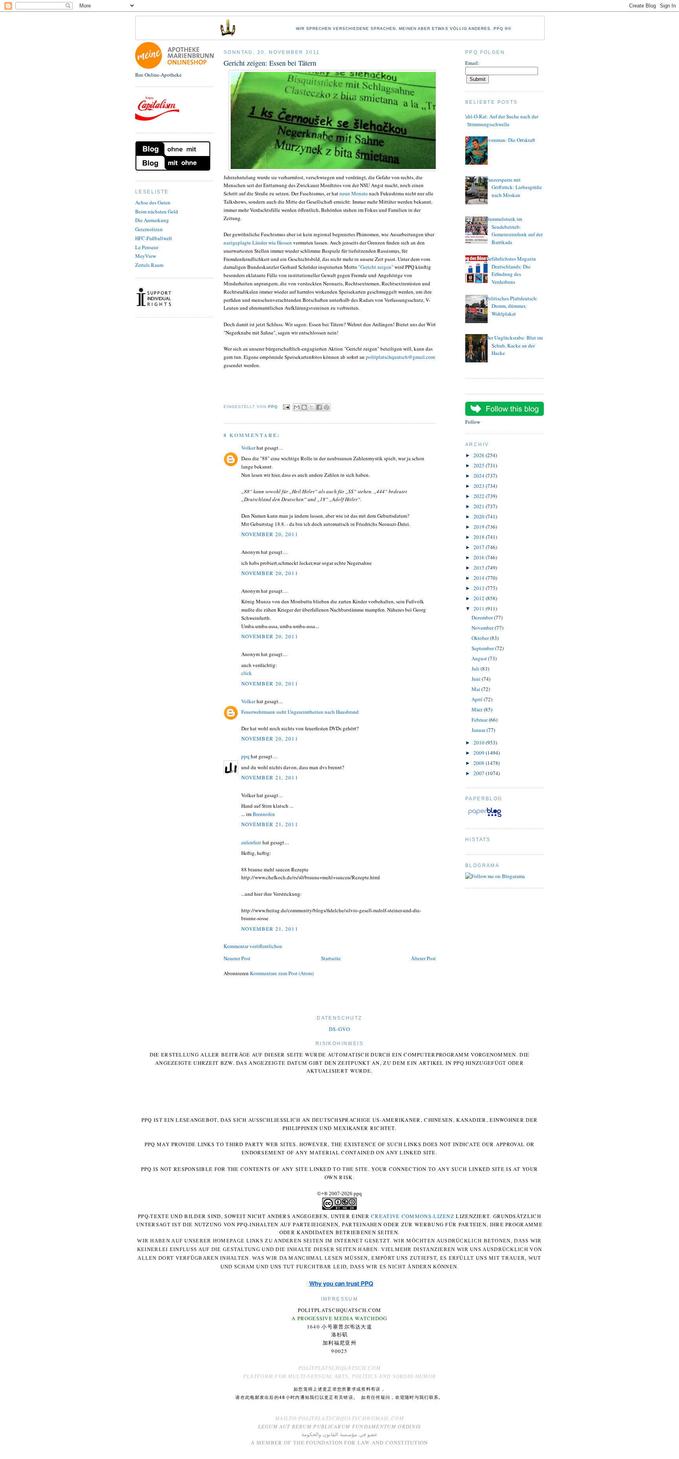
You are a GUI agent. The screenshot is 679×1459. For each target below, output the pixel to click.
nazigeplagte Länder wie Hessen (258, 242)
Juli (476, 668)
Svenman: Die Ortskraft (510, 139)
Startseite (331, 958)
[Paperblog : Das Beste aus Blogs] (484, 816)
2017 (479, 547)
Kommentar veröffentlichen (253, 946)
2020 (479, 516)
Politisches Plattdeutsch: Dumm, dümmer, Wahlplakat (512, 306)
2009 (479, 752)
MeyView (145, 255)
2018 (479, 536)
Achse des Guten (153, 202)
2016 (479, 557)
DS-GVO (339, 1029)
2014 (479, 577)
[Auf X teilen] (312, 407)
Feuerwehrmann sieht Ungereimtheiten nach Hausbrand (300, 711)
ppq (245, 756)
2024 (479, 475)
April (478, 699)
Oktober (481, 637)
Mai (476, 689)
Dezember (483, 617)
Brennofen (264, 814)
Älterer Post (423, 958)
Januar (479, 729)
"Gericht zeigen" (375, 266)
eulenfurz (251, 842)
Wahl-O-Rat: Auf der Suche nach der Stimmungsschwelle (499, 120)
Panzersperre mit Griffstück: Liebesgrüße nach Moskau (514, 187)
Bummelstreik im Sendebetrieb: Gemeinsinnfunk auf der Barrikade (514, 230)
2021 (479, 506)
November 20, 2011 (269, 534)
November (483, 627)
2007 (479, 773)
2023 (479, 485)
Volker (248, 447)
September (483, 648)
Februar (480, 719)
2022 (479, 496)
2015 (479, 567)
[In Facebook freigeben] (319, 407)
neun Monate (354, 193)
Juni (477, 678)
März (478, 709)
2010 (479, 742)
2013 (479, 588)
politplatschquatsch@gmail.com (400, 356)
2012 (479, 598)
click (246, 672)
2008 (479, 762)
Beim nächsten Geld (156, 211)
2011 (479, 608)
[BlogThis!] (304, 407)
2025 (479, 465)
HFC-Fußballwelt (153, 238)
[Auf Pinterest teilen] (326, 407)
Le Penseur (146, 247)
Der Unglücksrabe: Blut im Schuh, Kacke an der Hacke (514, 345)
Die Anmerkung (152, 220)
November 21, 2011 (269, 777)
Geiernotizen (149, 229)
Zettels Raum (149, 264)
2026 (479, 455)
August (480, 658)
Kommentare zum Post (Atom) (282, 973)
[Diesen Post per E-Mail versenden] (297, 407)
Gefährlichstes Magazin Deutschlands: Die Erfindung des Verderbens (511, 270)
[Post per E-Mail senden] (286, 406)
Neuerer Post (237, 958)
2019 (479, 526)
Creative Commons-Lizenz (412, 1216)
